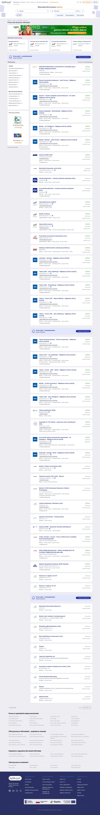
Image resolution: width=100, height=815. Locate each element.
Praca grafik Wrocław (14, 740)
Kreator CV (33, 2)
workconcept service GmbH (45, 156)
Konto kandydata (87, 2)
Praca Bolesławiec (75, 767)
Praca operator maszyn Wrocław (17, 744)
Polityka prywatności (82, 784)
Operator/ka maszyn (46, 224)
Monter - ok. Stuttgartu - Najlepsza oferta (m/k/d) (55, 126)
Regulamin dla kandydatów (32, 790)
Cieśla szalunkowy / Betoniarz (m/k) (51, 503)
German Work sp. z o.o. (44, 84)
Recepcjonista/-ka (13, 41)
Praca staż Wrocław (34, 754)
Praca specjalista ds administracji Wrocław (58, 737)
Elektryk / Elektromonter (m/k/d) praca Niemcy (54, 248)
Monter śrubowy (44, 214)
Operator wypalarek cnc (47, 656)
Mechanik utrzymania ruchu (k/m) (50, 168)
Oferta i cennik (46, 779)
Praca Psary (74, 716)
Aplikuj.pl (9, 20)
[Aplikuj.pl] (15, 778)
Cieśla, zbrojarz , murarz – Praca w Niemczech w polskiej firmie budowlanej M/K (57, 538)
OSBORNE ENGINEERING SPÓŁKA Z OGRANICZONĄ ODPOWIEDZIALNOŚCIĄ (56, 688)
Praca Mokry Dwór (55, 716)
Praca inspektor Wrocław (15, 742)
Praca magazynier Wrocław (15, 734)
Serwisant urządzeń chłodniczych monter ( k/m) (55, 666)
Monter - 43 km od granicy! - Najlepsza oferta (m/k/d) (56, 383)
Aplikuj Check (80, 787)
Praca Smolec (74, 725)
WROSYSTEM (42, 249)
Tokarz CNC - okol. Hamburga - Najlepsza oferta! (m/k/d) (57, 271)
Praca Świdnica (54, 767)
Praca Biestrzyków (13, 718)
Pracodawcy (23, 2)
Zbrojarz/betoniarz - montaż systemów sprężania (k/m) (57, 178)
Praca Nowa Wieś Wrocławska (58, 723)
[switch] (83, 57)
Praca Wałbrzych (33, 765)
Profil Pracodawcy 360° (48, 782)
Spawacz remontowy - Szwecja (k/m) (51, 517)
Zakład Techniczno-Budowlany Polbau (48, 540)
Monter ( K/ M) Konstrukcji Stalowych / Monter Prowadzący (54, 489)
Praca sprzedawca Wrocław (36, 740)
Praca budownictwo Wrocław (36, 756)
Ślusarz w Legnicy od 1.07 (47, 586)
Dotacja (79, 792)
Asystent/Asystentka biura (58, 41)
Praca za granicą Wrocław (56, 754)
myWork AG (41, 70)
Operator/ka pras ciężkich (47, 202)
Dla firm (95, 2)
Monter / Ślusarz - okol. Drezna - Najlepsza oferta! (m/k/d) (58, 140)
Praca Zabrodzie (75, 718)
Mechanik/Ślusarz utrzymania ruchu (51, 636)
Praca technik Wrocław (56, 742)
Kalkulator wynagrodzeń (42, 2)
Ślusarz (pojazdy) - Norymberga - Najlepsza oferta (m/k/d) (55, 112)
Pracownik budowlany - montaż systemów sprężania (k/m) (56, 189)
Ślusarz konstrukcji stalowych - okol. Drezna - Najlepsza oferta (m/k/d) (57, 81)
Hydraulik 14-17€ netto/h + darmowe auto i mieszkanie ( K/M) (57, 423)
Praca (14, 20)
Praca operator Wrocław (35, 734)
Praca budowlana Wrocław (15, 754)
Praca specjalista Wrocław (56, 734)
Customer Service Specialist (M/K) (39, 41)
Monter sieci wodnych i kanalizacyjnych (52, 616)
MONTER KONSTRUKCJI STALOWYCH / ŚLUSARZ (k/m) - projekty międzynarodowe (57, 67)
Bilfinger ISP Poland (43, 412)
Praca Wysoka (33, 716)
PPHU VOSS (42, 608)
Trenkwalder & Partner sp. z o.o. (46, 170)
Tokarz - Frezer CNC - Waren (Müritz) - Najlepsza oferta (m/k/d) (57, 299)
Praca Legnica (53, 765)
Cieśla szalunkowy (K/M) (47, 410)
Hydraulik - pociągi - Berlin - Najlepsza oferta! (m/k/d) (56, 453)
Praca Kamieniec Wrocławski (36, 725)
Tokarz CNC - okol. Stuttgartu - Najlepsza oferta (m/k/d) (57, 397)
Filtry (20, 15)
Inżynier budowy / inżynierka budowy (82, 41)
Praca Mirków (74, 723)
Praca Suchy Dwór (55, 720)
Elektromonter (43, 696)
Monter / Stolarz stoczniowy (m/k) (50, 466)
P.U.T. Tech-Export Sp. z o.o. (46, 491)
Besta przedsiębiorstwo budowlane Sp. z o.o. (49, 565)
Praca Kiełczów (33, 723)
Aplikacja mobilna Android (66, 790)
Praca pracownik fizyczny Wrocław (80, 736)
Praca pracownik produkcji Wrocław (17, 736)
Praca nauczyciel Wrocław (77, 734)
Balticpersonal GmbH (44, 528)
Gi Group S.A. (42, 180)
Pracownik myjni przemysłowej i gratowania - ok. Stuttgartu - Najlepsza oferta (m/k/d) (55, 438)
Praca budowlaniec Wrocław (36, 736)
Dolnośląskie (20, 20)
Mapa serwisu (80, 795)
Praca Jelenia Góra (76, 765)
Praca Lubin (12, 767)
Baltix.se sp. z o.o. (43, 518)
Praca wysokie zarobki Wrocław (17, 756)
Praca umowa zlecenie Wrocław (79, 754)
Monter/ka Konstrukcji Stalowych (50, 606)
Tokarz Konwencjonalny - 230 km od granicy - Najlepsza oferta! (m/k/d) (57, 340)
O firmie (79, 779)
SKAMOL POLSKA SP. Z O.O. (45, 237)
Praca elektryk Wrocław (77, 740)
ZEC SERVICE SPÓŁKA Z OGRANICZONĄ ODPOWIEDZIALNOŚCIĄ (53, 658)
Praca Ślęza (53, 718)
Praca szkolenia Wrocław (56, 756)
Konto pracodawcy (47, 784)
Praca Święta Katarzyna (15, 725)
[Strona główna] (6, 2)
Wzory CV (62, 782)
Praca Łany (32, 720)
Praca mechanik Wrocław (35, 744)
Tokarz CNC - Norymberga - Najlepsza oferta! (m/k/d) (56, 285)
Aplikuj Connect (81, 790)
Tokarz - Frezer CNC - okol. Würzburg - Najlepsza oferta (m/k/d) (57, 315)
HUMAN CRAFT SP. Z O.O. (45, 577)
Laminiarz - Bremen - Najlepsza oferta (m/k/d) (54, 258)
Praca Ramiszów (75, 720)
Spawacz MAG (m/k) (46, 155)
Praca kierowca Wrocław (35, 742)
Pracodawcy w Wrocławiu (13, 147)
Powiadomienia (29, 792)
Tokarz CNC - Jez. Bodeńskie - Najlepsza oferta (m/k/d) (57, 355)
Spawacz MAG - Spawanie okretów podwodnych (55, 527)
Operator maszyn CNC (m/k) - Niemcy (51, 476)
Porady (28, 2)
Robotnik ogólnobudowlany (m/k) (50, 626)
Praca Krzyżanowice (14, 716)
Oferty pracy (16, 2)
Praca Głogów (33, 767)
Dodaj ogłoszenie (54, 2)
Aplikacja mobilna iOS (65, 792)
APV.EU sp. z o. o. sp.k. (44, 425)
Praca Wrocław (12, 765)
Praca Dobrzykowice (55, 725)
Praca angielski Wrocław (77, 756)
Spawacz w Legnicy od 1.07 (48, 576)
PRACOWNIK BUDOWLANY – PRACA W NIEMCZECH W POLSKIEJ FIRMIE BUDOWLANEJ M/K (56, 551)
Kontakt (79, 782)
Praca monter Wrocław (56, 740)
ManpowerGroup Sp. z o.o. (45, 203)
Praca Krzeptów (13, 723)
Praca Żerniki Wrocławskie (36, 718)
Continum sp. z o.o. (43, 505)
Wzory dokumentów (65, 784)
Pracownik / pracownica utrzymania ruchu (53, 236)
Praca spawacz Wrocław (56, 744)
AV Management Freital (44, 638)
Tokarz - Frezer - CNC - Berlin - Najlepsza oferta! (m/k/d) (57, 370)
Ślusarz (41, 646)
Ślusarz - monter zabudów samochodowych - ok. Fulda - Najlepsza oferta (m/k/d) (57, 96)
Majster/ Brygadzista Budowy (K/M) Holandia (53, 564)
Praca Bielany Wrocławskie (15, 720)
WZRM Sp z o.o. (42, 648)
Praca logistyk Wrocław (77, 744)
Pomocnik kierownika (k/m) (48, 676)
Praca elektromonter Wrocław (78, 742)
